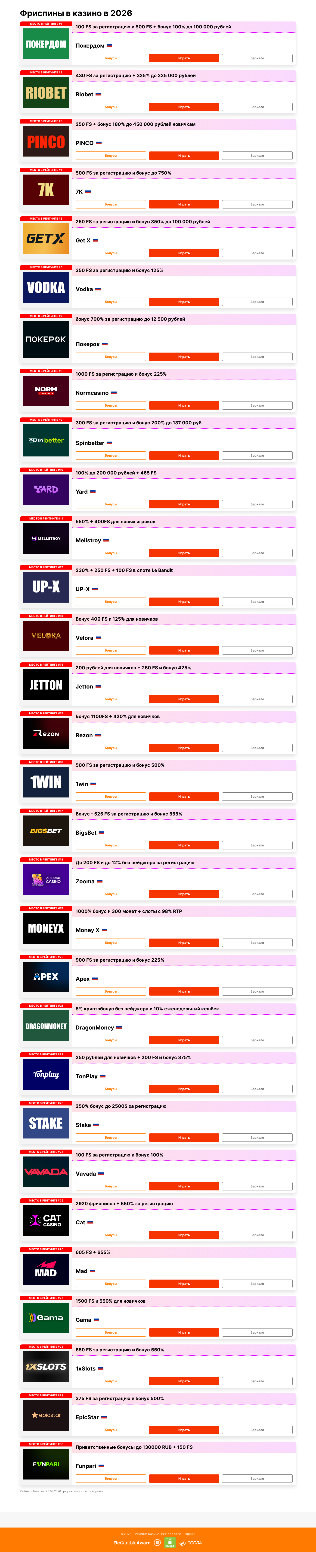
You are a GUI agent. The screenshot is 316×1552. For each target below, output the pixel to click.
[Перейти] (132, 1542)
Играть (184, 58)
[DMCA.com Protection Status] (170, 1542)
